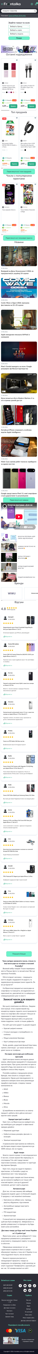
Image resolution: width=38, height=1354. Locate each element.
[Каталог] (2, 4)
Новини (28, 1303)
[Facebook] (20, 1285)
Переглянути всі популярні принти (19, 238)
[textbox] (19, 26)
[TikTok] (34, 1285)
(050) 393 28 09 (7, 1288)
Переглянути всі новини (19, 500)
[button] (22, 51)
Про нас (28, 1300)
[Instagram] (29, 1285)
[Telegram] (25, 1290)
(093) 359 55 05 (7, 1291)
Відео (28, 1306)
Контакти (9, 1311)
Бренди (28, 1309)
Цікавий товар (9, 1316)
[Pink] (13, 92)
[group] (11, 593)
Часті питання (9, 1313)
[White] (16, 92)
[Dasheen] (9, 92)
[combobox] (19, 26)
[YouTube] (25, 1285)
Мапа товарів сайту (28, 1317)
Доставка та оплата (9, 1308)
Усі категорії (28, 1312)
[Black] (7, 92)
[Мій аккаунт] (32, 4)
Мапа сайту (28, 1315)
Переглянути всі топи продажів (19, 171)
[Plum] (11, 92)
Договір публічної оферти (28, 1320)
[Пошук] (35, 11)
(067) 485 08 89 (7, 1285)
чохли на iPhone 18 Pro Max (17, 15)
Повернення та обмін (9, 1305)
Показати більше (19, 954)
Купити (13, 106)
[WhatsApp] (29, 1290)
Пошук (19, 38)
